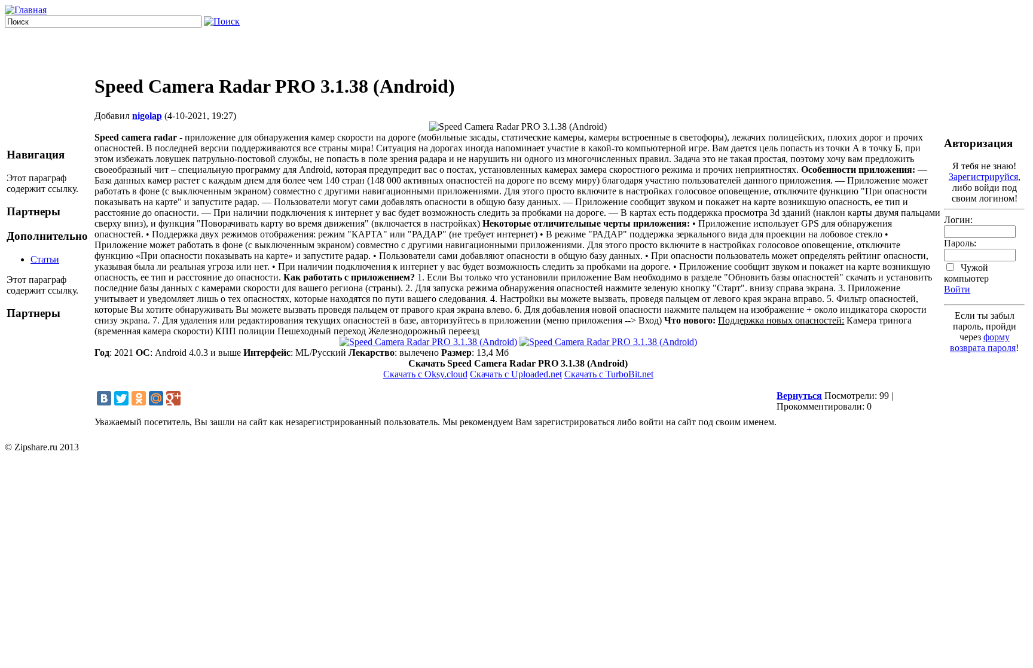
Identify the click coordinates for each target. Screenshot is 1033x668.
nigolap (147, 116)
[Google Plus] (173, 398)
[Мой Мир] (156, 398)
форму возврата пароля (983, 342)
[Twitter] (121, 398)
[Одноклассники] (139, 398)
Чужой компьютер (966, 273)
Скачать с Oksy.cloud (425, 374)
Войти (957, 289)
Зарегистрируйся (983, 177)
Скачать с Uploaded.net (516, 374)
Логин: (958, 220)
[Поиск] (222, 21)
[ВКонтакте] (104, 398)
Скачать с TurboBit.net (608, 374)
